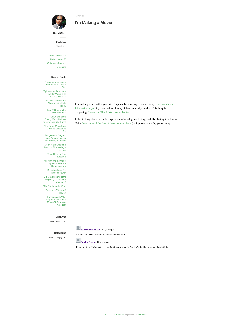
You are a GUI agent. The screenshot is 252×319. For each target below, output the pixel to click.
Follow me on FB (58, 59)
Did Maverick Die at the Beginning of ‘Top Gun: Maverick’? (55, 179)
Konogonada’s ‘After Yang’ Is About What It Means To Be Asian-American (56, 201)
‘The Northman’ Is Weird (54, 186)
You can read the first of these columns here (106, 123)
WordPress (142, 314)
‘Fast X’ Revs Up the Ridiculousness (56, 111)
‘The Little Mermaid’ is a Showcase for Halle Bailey (55, 103)
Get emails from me (56, 63)
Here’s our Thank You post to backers (109, 112)
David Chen (59, 33)
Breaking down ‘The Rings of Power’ (56, 171)
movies (80, 16)
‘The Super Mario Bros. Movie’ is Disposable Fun (55, 129)
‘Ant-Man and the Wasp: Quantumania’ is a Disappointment (54, 163)
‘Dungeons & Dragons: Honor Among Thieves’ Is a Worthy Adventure (55, 138)
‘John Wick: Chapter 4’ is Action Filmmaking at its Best (55, 147)
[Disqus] (126, 185)
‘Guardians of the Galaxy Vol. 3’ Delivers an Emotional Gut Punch (54, 119)
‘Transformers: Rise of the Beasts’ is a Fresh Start (55, 84)
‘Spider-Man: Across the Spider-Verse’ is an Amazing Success (54, 94)
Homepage (61, 67)
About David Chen (57, 55)
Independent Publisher (114, 314)
